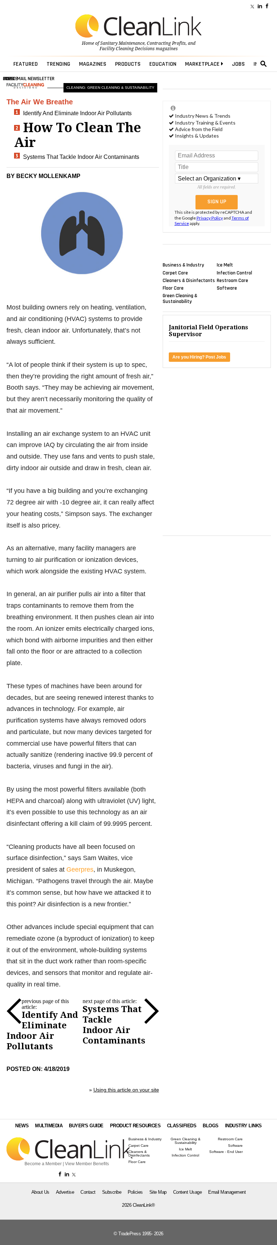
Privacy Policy (210, 218)
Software (227, 288)
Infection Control (234, 272)
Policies (135, 1192)
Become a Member (43, 1163)
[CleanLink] (138, 26)
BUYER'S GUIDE (86, 1125)
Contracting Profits (166, 43)
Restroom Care (232, 280)
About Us (40, 1192)
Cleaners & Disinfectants (189, 280)
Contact (88, 1192)
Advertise (65, 1192)
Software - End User (226, 1152)
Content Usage (187, 1192)
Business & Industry (183, 265)
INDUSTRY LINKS (243, 1125)
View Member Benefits (87, 1163)
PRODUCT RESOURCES (135, 1125)
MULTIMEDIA (48, 1125)
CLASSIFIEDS (182, 1125)
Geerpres (79, 869)
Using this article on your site (126, 1090)
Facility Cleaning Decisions (127, 48)
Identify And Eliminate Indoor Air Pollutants (77, 113)
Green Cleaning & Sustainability (180, 298)
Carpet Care (175, 272)
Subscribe (112, 1192)
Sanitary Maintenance (122, 43)
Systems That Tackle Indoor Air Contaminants (81, 157)
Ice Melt (225, 265)
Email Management (227, 1192)
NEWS (21, 1125)
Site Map (158, 1192)
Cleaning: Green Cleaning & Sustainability (110, 88)
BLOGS (211, 1125)
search (263, 64)
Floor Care (173, 288)
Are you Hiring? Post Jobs (199, 357)
